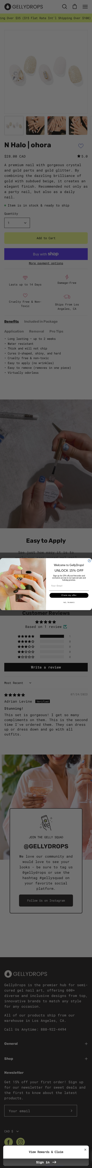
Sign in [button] (44, 1162)
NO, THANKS (69, 602)
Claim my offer (69, 595)
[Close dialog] (89, 560)
